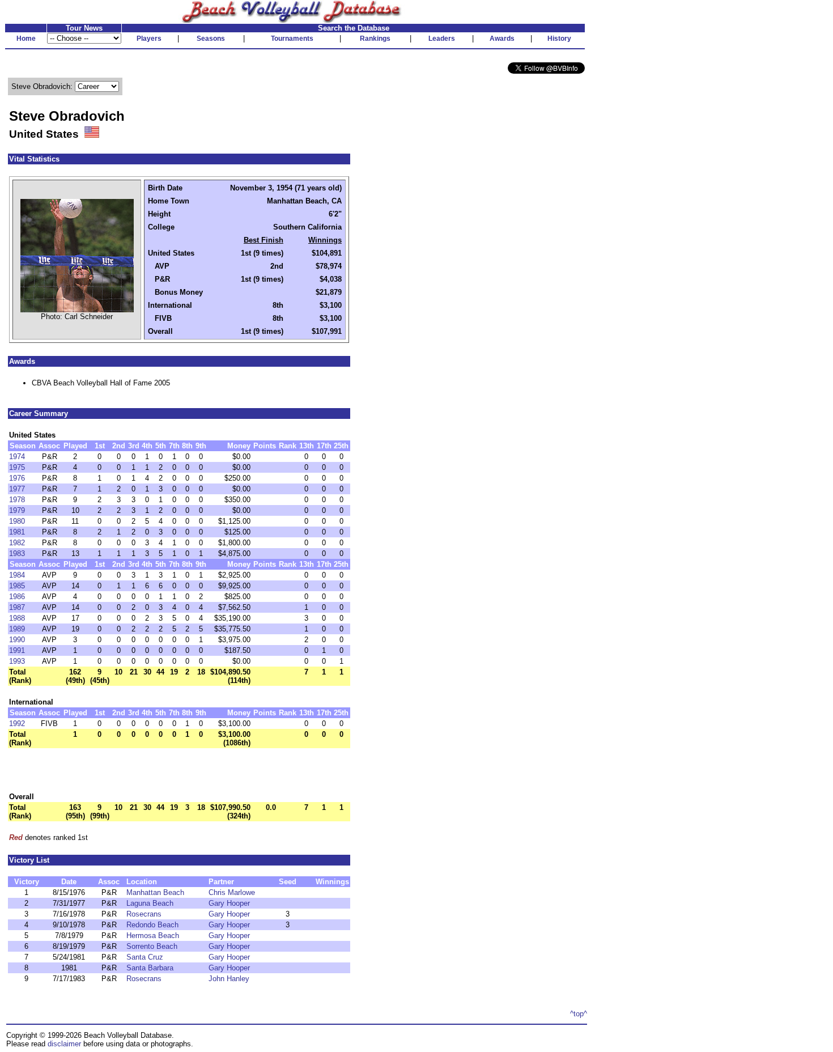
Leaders (441, 39)
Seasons (211, 39)
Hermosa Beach (152, 935)
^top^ (578, 1013)
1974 (17, 456)
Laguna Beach (149, 903)
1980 (17, 521)
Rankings (375, 39)
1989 (17, 629)
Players (149, 39)
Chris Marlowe (232, 892)
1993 (17, 661)
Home (26, 39)
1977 (17, 489)
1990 (17, 639)
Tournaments (292, 39)
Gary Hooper (229, 903)
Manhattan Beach (155, 892)
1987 (17, 607)
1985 (17, 586)
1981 (17, 532)
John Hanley (229, 978)
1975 (17, 467)
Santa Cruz (144, 957)
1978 (17, 499)
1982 (17, 542)
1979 (17, 510)
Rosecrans (144, 914)
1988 (17, 618)
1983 (17, 553)
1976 (17, 478)
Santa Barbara (149, 968)
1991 (17, 650)
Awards (502, 39)
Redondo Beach (152, 924)
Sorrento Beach (151, 946)
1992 (17, 723)
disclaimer (64, 1044)
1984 (17, 575)
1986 (17, 596)
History (559, 39)
